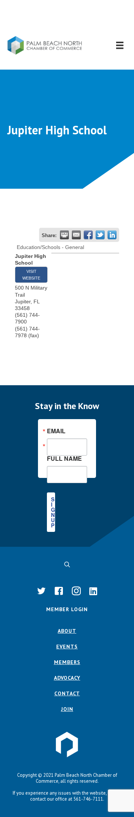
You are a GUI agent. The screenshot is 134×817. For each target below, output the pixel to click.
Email (56, 431)
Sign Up (53, 512)
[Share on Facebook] (88, 234)
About (67, 631)
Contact (67, 693)
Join (67, 709)
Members (67, 662)
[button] (67, 18)
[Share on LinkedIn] (112, 234)
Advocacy (67, 677)
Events (67, 646)
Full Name (64, 458)
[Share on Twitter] (100, 234)
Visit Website (31, 274)
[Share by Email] (76, 234)
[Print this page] (64, 234)
